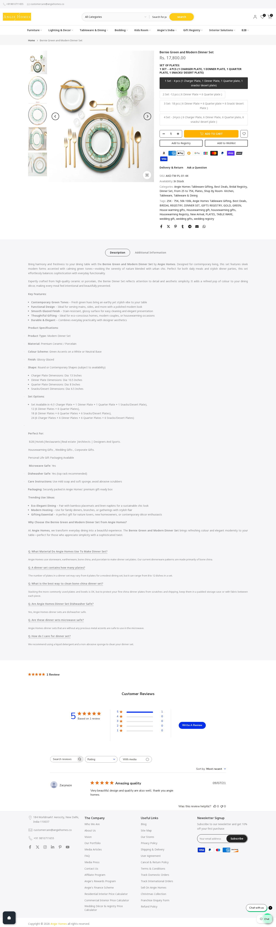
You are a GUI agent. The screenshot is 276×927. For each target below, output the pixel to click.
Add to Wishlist (226, 143)
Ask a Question (197, 167)
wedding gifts (184, 218)
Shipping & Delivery (152, 849)
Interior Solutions (221, 30)
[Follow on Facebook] (30, 847)
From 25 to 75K (183, 191)
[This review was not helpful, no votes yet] (221, 806)
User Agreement (151, 856)
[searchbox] (63, 759)
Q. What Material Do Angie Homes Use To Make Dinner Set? (67, 551)
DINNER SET (192, 205)
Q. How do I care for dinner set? (49, 636)
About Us (90, 830)
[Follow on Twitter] (37, 847)
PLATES (210, 214)
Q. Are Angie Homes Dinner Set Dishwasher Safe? (61, 604)
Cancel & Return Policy (155, 862)
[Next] (147, 116)
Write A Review (192, 725)
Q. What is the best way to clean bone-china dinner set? (65, 583)
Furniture (33, 30)
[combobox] (101, 759)
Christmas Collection (153, 894)
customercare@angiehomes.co (47, 4)
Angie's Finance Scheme (99, 887)
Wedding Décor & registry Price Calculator (103, 908)
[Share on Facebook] (161, 226)
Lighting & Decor (59, 30)
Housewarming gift (198, 210)
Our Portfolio (92, 843)
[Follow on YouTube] (67, 847)
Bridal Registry (238, 186)
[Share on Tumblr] (182, 226)
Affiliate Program (94, 875)
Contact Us (91, 868)
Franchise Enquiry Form (155, 900)
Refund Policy (149, 906)
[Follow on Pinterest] (60, 847)
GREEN (236, 205)
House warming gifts (172, 210)
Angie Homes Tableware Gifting (193, 186)
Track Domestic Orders (155, 875)
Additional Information (150, 252)
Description (117, 252)
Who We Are (92, 824)
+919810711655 (14, 4)
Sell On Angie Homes (153, 887)
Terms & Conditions (153, 868)
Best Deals (221, 186)
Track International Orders (157, 881)
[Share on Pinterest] (175, 226)
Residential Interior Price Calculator (106, 894)
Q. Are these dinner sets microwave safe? (56, 620)
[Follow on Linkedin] (52, 847)
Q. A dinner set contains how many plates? (56, 567)
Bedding (120, 30)
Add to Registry (181, 143)
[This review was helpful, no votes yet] (214, 806)
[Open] (9, 917)
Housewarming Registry (174, 214)
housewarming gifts (223, 210)
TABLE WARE (224, 214)
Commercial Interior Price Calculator (106, 900)
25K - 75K (173, 201)
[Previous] (55, 116)
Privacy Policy (149, 843)
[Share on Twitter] (168, 226)
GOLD (227, 205)
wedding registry (204, 218)
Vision (88, 837)
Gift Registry (191, 30)
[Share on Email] (197, 226)
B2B (244, 30)
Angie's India (165, 30)
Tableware (166, 195)
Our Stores (147, 837)
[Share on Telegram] (190, 226)
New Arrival (197, 214)
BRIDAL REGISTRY (171, 205)
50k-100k (185, 201)
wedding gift (167, 218)
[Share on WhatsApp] (204, 226)
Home (31, 40)
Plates (199, 191)
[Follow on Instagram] (45, 847)
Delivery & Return (171, 167)
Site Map (146, 830)
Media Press (92, 862)
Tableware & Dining (93, 30)
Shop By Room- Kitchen (218, 191)
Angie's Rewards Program (100, 881)
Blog (143, 824)
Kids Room (141, 30)
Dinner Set (166, 191)
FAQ (87, 856)
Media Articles (93, 849)
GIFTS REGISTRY (211, 205)
